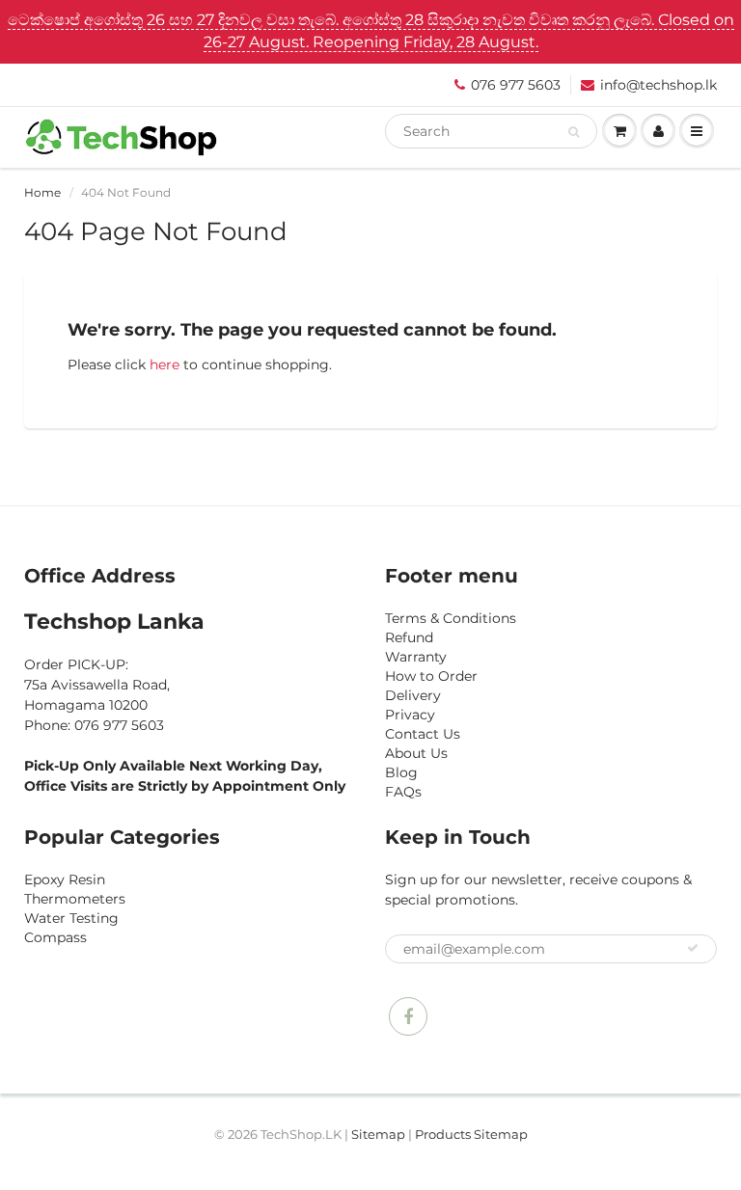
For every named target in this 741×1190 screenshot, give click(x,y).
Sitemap (378, 1134)
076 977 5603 (516, 85)
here (164, 364)
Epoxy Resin (64, 879)
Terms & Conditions (450, 618)
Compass (55, 937)
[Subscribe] (693, 948)
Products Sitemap (471, 1134)
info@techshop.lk (658, 85)
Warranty (416, 656)
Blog (401, 772)
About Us (416, 753)
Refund (409, 637)
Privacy (410, 714)
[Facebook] (408, 1016)
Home (42, 192)
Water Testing (71, 918)
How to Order (431, 676)
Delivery (413, 695)
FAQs (403, 791)
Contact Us (422, 734)
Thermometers (74, 898)
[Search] (573, 132)
